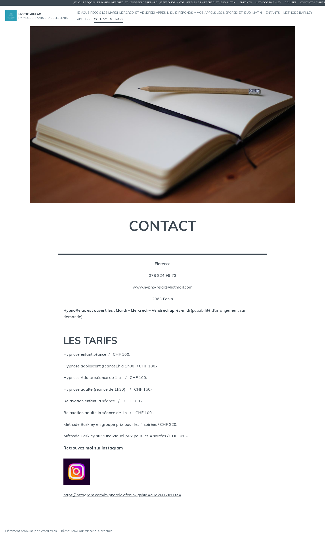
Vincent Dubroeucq (99, 531)
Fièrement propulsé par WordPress (31, 531)
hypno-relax (29, 14)
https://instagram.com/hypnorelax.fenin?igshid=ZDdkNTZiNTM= (122, 494)
